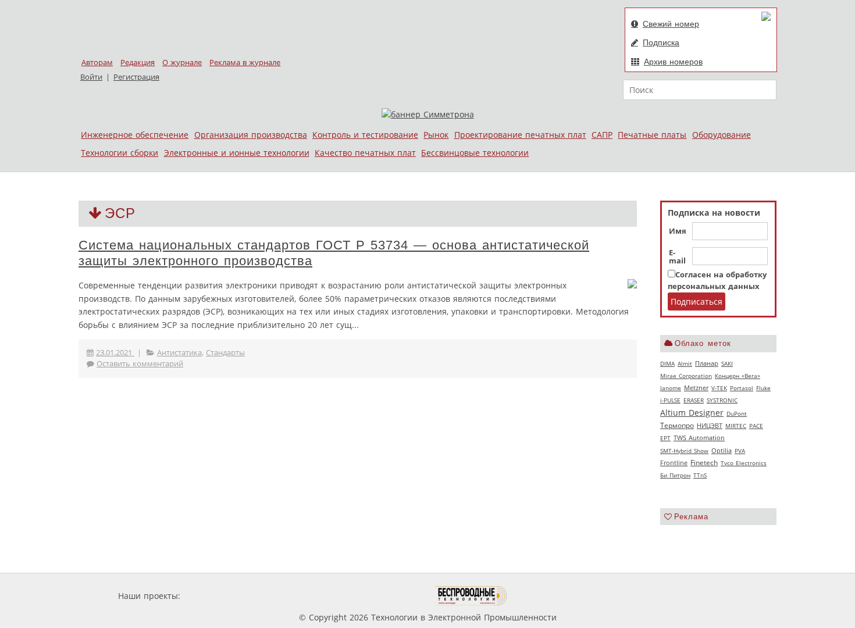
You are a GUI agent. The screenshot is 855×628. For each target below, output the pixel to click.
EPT (665, 438)
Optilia (721, 451)
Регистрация (136, 77)
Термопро (677, 425)
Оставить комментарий (140, 364)
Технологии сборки (119, 152)
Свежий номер (671, 24)
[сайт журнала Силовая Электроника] (220, 595)
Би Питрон (675, 475)
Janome (670, 388)
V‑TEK (719, 388)
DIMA (667, 363)
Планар (706, 363)
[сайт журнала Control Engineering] (548, 595)
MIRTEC (735, 426)
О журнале (182, 62)
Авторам (97, 62)
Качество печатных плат (365, 152)
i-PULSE (670, 400)
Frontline (673, 463)
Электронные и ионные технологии (236, 152)
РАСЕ (756, 426)
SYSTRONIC (722, 400)
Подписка (661, 42)
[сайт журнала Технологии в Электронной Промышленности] (294, 595)
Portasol (741, 388)
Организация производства (250, 134)
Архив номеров (673, 62)
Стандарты (225, 353)
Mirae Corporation (686, 376)
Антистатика (179, 353)
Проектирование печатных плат (520, 134)
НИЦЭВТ (709, 425)
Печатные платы (652, 134)
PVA (740, 451)
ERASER (693, 400)
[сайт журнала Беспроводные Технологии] (471, 595)
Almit (685, 363)
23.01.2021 (115, 353)
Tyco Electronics (744, 463)
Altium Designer (692, 412)
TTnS (700, 475)
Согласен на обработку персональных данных (717, 280)
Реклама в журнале (244, 62)
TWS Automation (699, 438)
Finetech (704, 462)
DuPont (736, 413)
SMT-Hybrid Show (684, 451)
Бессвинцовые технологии (475, 152)
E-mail (677, 257)
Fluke (763, 388)
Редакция (137, 62)
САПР (602, 134)
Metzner (696, 388)
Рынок (435, 134)
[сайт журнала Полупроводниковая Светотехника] (380, 595)
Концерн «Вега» (737, 376)
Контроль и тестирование (365, 134)
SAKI (727, 363)
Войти (91, 77)
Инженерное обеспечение (134, 134)
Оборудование (721, 134)
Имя (677, 231)
